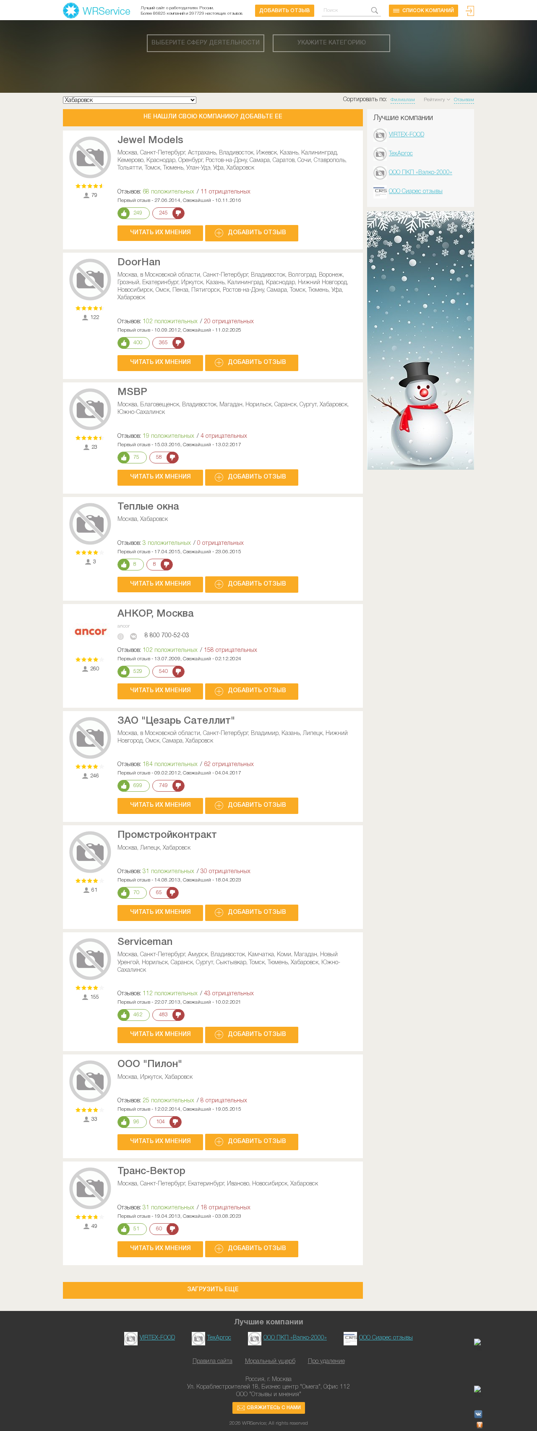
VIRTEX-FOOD (406, 135)
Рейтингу (434, 99)
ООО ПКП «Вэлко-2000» (420, 172)
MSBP (132, 392)
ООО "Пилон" (149, 1064)
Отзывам (464, 99)
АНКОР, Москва (155, 614)
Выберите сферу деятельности (205, 43)
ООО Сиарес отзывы (416, 191)
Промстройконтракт (167, 835)
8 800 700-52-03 (167, 635)
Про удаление (326, 1361)
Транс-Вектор (151, 1171)
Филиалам (403, 99)
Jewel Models (150, 140)
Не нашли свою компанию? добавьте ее (212, 117)
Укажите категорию (331, 43)
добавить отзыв (284, 10)
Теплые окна (148, 507)
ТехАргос (401, 154)
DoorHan (138, 262)
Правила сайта (212, 1361)
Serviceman (144, 942)
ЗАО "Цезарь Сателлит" (176, 721)
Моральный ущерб (270, 1361)
